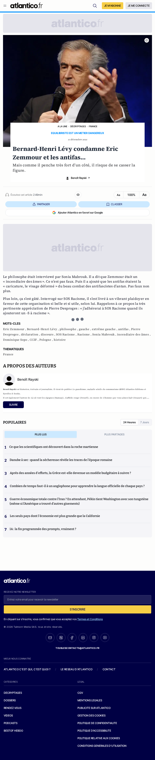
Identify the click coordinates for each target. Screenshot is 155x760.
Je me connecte (139, 5)
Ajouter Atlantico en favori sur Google (80, 212)
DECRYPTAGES (13, 692)
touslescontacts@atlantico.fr (77, 648)
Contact (109, 669)
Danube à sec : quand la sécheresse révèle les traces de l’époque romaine (61, 460)
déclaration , (31, 334)
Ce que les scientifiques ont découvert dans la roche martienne (53, 447)
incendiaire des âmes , (134, 334)
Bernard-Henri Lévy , (43, 329)
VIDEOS (8, 715)
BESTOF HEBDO (13, 730)
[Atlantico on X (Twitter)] (61, 637)
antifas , (124, 329)
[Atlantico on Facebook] (72, 637)
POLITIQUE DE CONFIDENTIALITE (97, 723)
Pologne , (46, 340)
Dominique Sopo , (16, 340)
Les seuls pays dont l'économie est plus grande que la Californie (55, 516)
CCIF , (34, 340)
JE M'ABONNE (112, 5)
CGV (80, 692)
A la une (62, 126)
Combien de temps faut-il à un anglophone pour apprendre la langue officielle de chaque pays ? (77, 486)
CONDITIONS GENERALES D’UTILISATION (102, 745)
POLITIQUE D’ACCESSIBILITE (94, 730)
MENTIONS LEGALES (90, 700)
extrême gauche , (105, 329)
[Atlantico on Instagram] (94, 637)
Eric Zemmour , (15, 329)
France (93, 126)
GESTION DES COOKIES (91, 715)
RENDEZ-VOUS (12, 707)
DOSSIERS (10, 700)
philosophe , (69, 329)
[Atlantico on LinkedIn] (83, 637)
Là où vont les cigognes (42, 397)
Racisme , (84, 334)
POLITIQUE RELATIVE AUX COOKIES (99, 738)
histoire (60, 340)
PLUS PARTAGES (114, 434)
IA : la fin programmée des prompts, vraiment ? (43, 529)
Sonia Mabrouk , (104, 334)
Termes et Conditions (90, 619)
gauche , (85, 329)
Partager (43, 204)
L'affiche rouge (72, 397)
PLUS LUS (41, 434)
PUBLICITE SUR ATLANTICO (94, 707)
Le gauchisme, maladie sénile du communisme (95, 389)
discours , (48, 334)
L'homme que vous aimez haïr (118, 397)
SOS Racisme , (66, 334)
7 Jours (144, 422)
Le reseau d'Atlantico (76, 669)
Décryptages (78, 126)
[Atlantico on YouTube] (105, 637)
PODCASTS (10, 723)
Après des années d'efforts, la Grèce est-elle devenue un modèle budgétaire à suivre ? (70, 473)
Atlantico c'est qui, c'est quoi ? (27, 669)
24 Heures (129, 422)
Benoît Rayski (79, 177)
